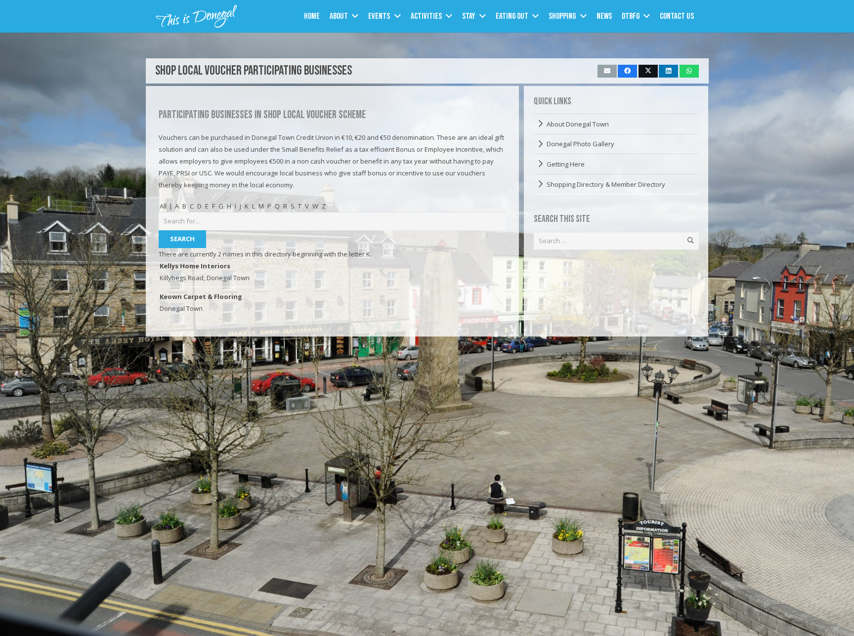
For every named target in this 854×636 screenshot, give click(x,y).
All (163, 206)
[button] (355, 16)
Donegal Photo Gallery (580, 143)
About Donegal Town (578, 124)
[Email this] (607, 71)
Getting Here (566, 164)
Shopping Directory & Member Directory (606, 184)
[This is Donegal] (197, 16)
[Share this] (627, 71)
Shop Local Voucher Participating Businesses (253, 71)
